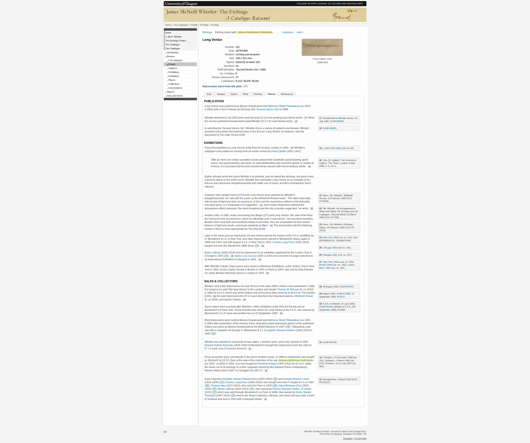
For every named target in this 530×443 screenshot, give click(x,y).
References (287, 94)
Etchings (204, 25)
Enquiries (348, 438)
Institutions (174, 76)
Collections (174, 84)
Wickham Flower (304, 296)
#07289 (333, 342)
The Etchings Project (175, 40)
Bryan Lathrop (212, 252)
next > (300, 32)
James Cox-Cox (244, 256)
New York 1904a (331, 262)
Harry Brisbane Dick (290, 385)
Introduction (173, 52)
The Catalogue (180, 25)
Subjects (173, 68)
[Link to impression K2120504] (256, 245)
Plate (245, 94)
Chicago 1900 (330, 247)
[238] (242, 135)
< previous (287, 32)
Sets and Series (175, 95)
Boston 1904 (325, 265)
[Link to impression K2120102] (233, 395)
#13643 (349, 286)
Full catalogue (175, 60)
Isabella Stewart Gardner (281, 330)
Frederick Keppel (267, 363)
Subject (221, 94)
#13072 (340, 296)
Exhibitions (174, 72)
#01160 (329, 306)
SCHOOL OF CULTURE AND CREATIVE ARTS (340, 3)
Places (172, 80)
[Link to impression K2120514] (275, 379)
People (194, 25)
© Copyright (360, 438)
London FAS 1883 (332, 148)
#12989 (346, 293)
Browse (171, 56)
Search (170, 92)
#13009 (341, 310)
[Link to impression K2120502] (226, 256)
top (165, 431)
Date (209, 94)
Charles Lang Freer (283, 242)
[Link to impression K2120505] (287, 327)
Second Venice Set (267, 109)
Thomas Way (218, 385)
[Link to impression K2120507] (214, 389)
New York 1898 (330, 237)
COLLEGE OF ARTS (307, 3)
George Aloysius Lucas (296, 379)
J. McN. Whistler (173, 36)
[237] (266, 215)
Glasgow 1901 (330, 255)
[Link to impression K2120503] (207, 385)
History (272, 94)
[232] (241, 195)
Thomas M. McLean (288, 289)
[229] (262, 229)
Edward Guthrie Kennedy (219, 345)
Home (168, 25)
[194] (207, 296)
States (234, 94)
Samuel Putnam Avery (245, 379)
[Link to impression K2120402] (275, 385)
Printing (258, 94)
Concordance (175, 88)
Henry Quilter (278, 151)
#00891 (340, 121)
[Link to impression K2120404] (221, 382)
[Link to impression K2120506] (213, 333)
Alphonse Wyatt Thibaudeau (284, 106)
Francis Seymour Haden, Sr (288, 389)
